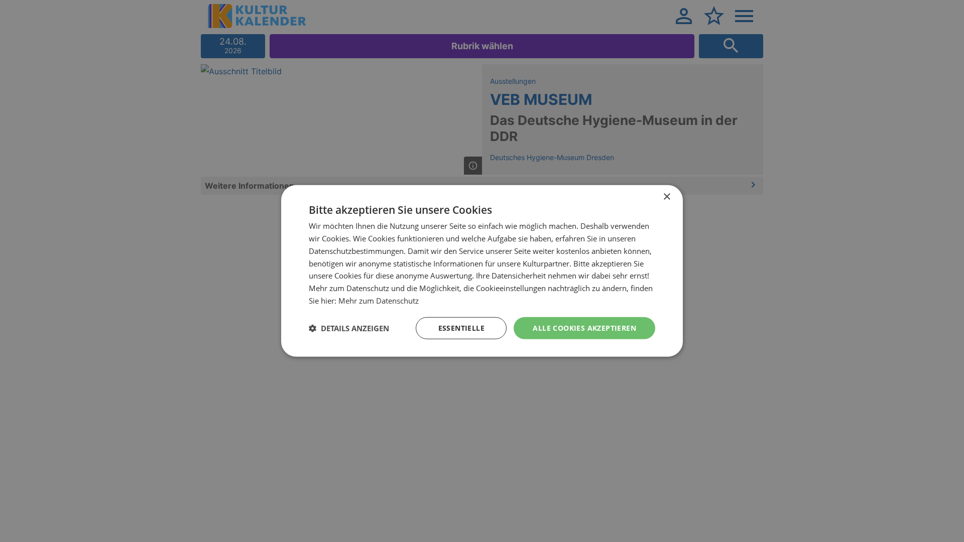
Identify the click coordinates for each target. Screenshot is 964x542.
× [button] (666, 197)
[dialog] (482, 271)
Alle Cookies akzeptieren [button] (584, 327)
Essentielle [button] (461, 327)
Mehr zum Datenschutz (378, 301)
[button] (349, 328)
